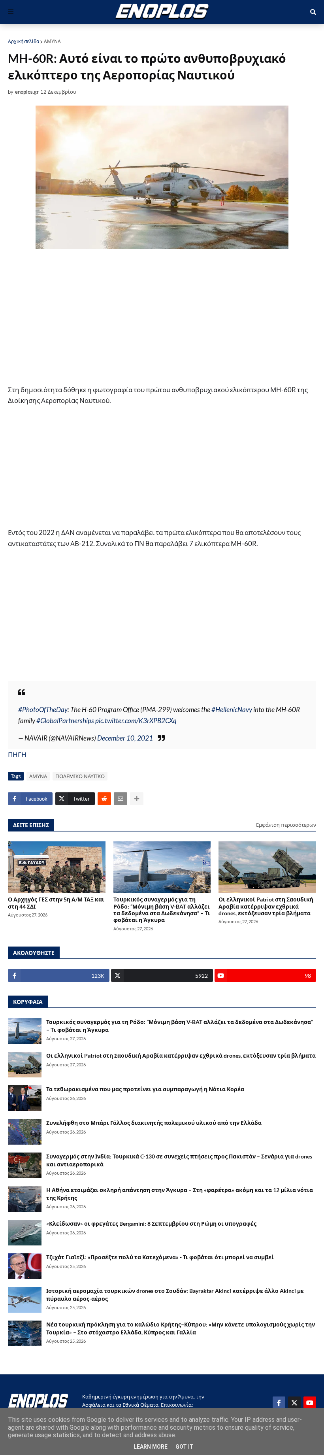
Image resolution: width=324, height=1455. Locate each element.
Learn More (151, 1447)
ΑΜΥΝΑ (52, 41)
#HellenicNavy (231, 709)
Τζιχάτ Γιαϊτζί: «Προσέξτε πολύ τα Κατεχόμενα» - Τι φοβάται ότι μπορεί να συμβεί (160, 1257)
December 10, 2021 (125, 738)
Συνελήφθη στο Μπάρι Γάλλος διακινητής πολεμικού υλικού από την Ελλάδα (154, 1122)
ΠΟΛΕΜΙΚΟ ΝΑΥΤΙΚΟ (80, 776)
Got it (184, 1447)
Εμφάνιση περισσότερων (286, 825)
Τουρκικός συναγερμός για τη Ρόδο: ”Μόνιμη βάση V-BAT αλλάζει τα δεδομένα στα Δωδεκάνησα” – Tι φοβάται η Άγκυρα (161, 909)
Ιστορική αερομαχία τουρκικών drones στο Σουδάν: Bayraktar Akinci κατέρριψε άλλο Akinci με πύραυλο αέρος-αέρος (175, 1294)
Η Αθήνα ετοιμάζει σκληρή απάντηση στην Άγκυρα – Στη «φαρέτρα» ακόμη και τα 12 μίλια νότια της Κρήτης (179, 1194)
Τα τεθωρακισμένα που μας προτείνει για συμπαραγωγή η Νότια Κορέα (145, 1089)
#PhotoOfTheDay (43, 709)
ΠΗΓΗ (17, 754)
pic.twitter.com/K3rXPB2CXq (136, 720)
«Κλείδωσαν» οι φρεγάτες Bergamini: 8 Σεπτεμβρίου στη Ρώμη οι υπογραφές (151, 1223)
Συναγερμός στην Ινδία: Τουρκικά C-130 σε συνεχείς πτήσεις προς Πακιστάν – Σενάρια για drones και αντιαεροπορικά (179, 1160)
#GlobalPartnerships (65, 720)
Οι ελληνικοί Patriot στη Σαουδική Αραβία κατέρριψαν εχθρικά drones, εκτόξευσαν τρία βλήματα (266, 906)
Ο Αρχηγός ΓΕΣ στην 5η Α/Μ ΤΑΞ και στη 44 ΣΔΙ (56, 902)
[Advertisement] (162, 318)
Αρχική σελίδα (23, 41)
